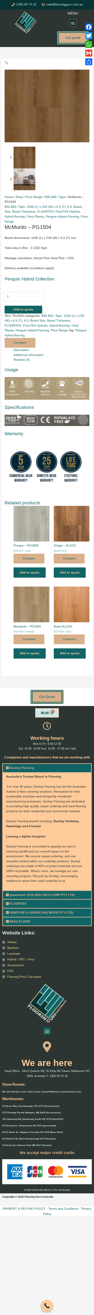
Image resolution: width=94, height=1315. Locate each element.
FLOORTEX (45, 211)
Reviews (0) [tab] (22, 359)
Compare (20, 342)
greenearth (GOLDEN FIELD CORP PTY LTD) (42, 895)
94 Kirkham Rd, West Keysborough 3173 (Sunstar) (29, 1138)
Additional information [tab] (29, 355)
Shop (19, 197)
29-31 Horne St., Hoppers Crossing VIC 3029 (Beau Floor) (32, 1132)
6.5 (70, 206)
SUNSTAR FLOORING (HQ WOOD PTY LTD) (41, 912)
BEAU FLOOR (20, 921)
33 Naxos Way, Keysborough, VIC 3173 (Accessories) (30, 1106)
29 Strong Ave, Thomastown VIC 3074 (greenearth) (29, 1125)
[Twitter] (88, 35)
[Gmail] (88, 53)
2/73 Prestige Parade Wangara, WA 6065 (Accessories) (31, 1112)
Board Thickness (23, 211)
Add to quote (23, 309)
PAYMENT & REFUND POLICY (24, 1208)
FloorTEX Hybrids (68, 211)
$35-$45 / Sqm (55, 197)
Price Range (33, 197)
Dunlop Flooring (22, 768)
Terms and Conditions (63, 1208)
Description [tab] (21, 350)
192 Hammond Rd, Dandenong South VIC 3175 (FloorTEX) (32, 1119)
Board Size (37, 320)
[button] (72, 23)
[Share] (88, 61)
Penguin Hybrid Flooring (62, 216)
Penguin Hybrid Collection (29, 279)
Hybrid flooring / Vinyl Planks (24, 216)
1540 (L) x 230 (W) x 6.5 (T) (46, 206)
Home (9, 197)
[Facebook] (88, 27)
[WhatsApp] (88, 44)
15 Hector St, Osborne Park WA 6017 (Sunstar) (27, 1145)
